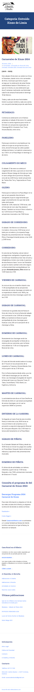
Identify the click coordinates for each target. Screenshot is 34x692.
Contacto (4, 654)
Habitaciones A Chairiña (9, 578)
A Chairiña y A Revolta (8, 658)
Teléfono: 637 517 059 (8, 668)
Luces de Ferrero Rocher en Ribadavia (13, 616)
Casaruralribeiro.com (14, 521)
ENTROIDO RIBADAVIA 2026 (10, 611)
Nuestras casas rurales (8, 590)
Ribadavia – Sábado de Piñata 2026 (12, 607)
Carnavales (6, 65)
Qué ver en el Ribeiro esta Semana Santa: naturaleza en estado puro (14, 602)
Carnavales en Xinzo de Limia (20, 65)
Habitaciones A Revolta (9, 582)
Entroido (4, 67)
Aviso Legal (5, 646)
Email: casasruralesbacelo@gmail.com (13, 677)
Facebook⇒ (5, 511)
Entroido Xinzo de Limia (24, 67)
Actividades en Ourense (9, 586)
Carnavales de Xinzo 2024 (16, 59)
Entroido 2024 (12, 67)
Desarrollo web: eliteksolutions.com (11, 689)
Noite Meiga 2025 (7, 620)
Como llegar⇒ (6, 516)
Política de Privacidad (8, 650)
